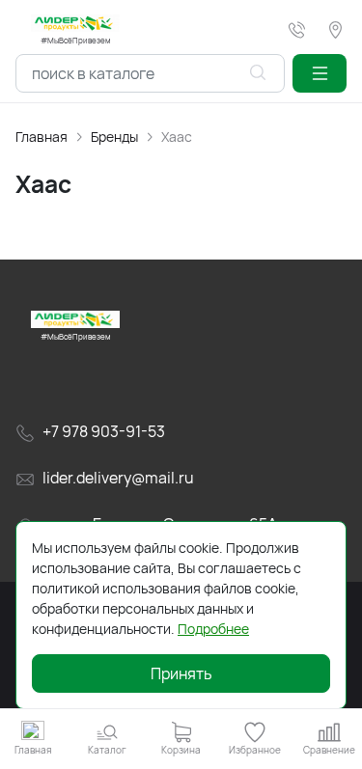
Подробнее (213, 628)
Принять (181, 673)
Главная (41, 136)
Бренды (114, 136)
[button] (319, 73)
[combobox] (150, 73)
